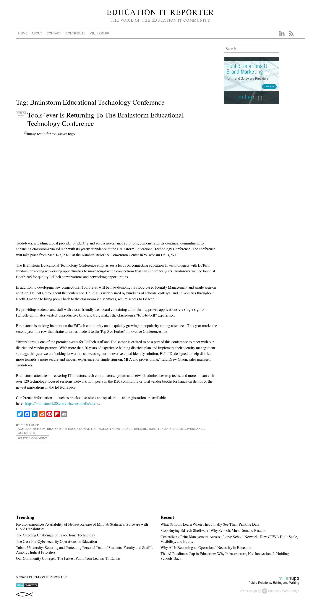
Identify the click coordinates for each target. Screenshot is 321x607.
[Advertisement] (116, 71)
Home (22, 33)
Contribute (75, 33)
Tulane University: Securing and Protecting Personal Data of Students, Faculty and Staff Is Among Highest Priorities (84, 550)
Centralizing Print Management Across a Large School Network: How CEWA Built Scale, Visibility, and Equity (229, 539)
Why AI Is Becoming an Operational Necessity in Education (206, 547)
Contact (53, 33)
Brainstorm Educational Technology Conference (89, 428)
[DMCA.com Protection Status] (27, 586)
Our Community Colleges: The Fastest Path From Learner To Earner (68, 558)
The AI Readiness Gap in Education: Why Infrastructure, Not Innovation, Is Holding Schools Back (224, 556)
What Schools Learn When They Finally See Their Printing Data (209, 524)
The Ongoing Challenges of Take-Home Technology (55, 535)
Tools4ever (25, 432)
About (37, 33)
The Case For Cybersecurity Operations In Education (56, 541)
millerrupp (99, 33)
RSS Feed (291, 33)
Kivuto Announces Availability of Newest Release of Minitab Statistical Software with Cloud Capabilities (82, 526)
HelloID (140, 428)
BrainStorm (35, 428)
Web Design (248, 590)
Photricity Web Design (283, 590)
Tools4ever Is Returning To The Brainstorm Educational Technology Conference (105, 119)
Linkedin (282, 33)
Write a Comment (32, 438)
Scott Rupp (30, 424)
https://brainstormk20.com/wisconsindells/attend (62, 403)
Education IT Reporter (160, 12)
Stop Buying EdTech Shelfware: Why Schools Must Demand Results (212, 530)
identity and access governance (177, 428)
